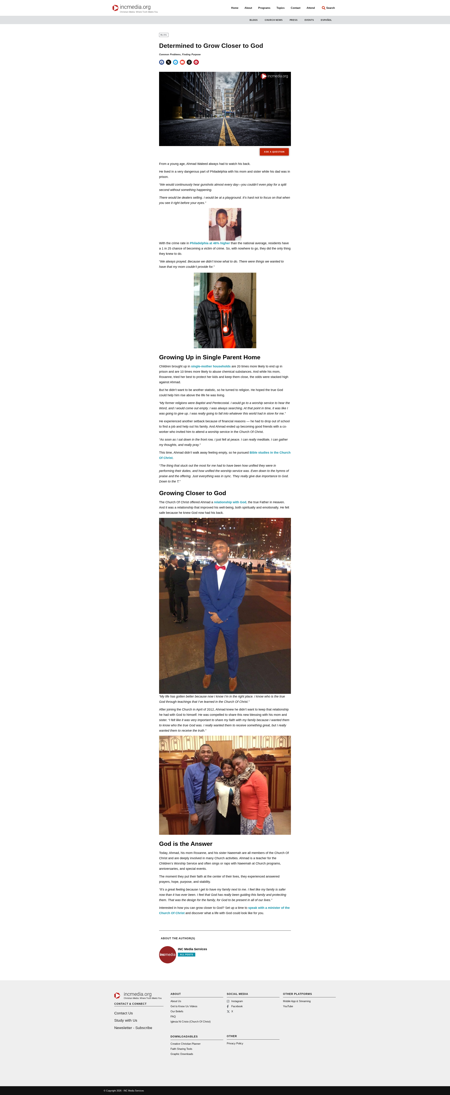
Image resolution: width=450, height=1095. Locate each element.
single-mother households (211, 366)
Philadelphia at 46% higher (210, 243)
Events (309, 20)
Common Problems (170, 54)
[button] (161, 62)
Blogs (254, 20)
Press (294, 20)
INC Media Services (192, 949)
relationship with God (230, 502)
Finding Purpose (191, 54)
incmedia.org (135, 7)
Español (326, 20)
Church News (274, 20)
